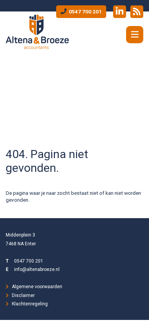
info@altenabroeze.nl (37, 269)
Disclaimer (23, 295)
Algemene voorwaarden (37, 286)
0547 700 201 (85, 11)
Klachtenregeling (30, 304)
